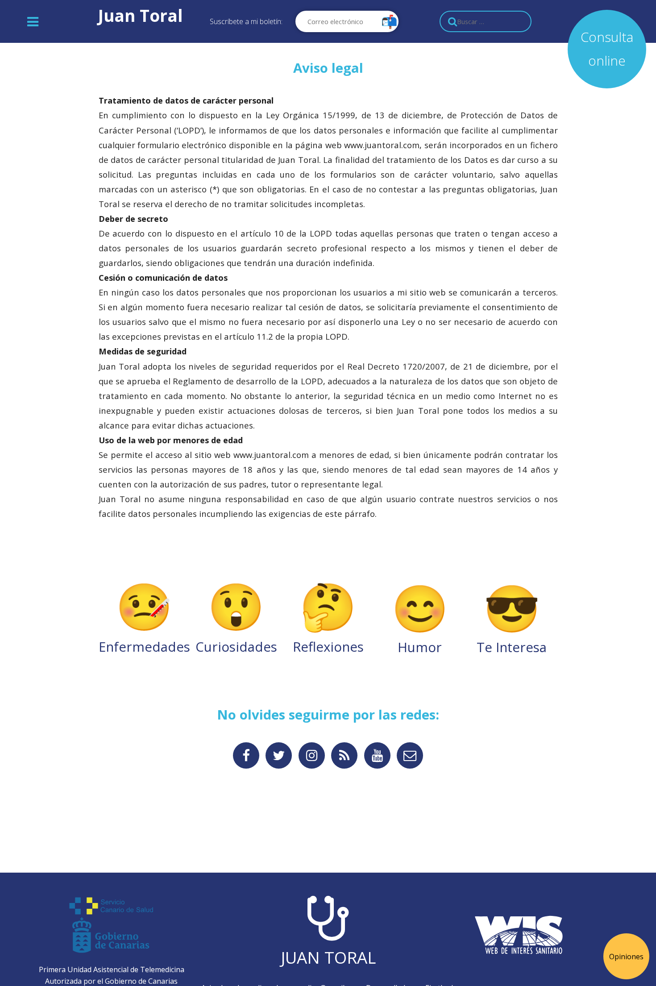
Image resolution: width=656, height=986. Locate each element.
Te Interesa (512, 616)
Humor (419, 616)
